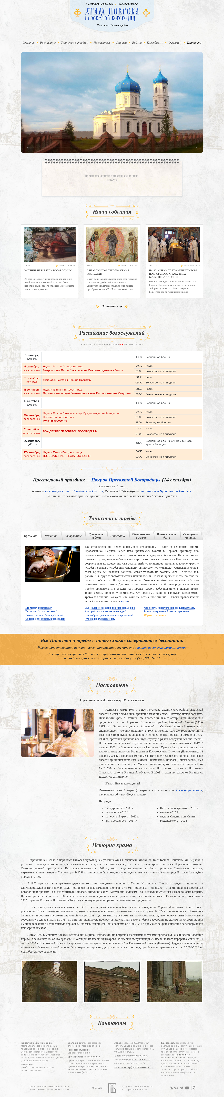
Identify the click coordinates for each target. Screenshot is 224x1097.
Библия (137, 42)
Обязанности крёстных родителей (45, 618)
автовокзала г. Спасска (173, 1057)
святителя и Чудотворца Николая (165, 491)
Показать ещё (112, 306)
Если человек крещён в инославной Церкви (110, 607)
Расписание (48, 42)
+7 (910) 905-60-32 (146, 658)
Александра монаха (189, 790)
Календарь (154, 42)
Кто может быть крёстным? (41, 611)
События (29, 42)
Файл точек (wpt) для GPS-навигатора (133, 1067)
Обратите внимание (155, 615)
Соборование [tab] (73, 536)
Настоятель (102, 42)
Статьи (121, 42)
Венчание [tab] (51, 536)
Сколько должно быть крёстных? (44, 615)
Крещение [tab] (30, 536)
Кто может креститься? (38, 607)
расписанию (93, 1056)
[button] (25, 981)
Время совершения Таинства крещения (167, 611)
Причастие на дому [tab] (95, 535)
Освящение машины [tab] (190, 535)
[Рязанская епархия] (128, 4)
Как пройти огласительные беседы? (105, 611)
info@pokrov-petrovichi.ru (135, 1055)
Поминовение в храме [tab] (141, 535)
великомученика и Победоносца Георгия (74, 491)
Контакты (194, 42)
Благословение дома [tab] (166, 535)
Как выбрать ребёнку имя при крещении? (109, 615)
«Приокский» (181, 1055)
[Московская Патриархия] (99, 4)
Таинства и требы (73, 42)
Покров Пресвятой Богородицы (126, 480)
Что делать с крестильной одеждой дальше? (169, 607)
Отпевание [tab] (117, 536)
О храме (174, 42)
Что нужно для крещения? (100, 618)
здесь (124, 601)
